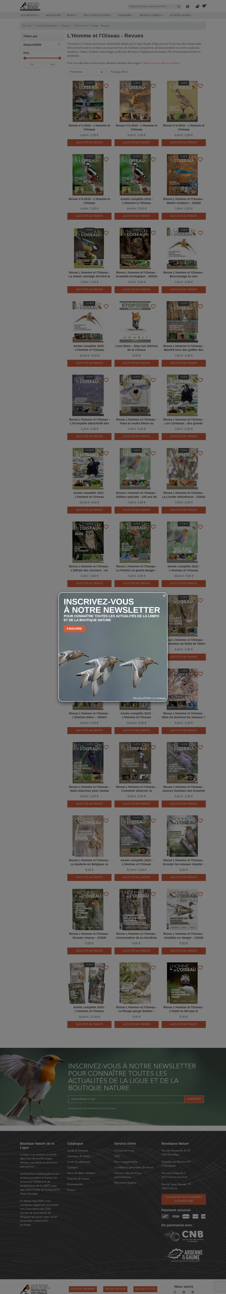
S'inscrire (74, 628)
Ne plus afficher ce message (149, 698)
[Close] (164, 596)
